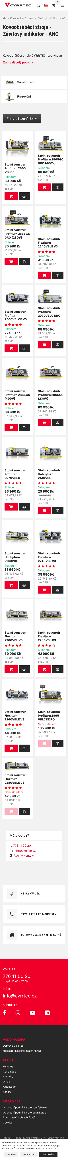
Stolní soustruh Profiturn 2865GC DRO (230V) (17, 233)
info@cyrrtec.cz (25, 850)
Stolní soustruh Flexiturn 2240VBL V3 (49, 557)
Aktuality (8, 1076)
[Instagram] (18, 1012)
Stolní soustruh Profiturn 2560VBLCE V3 (16, 315)
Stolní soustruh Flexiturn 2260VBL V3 (15, 636)
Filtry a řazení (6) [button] (20, 119)
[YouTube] (32, 1012)
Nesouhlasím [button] (28, 1154)
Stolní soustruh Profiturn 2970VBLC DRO (49, 311)
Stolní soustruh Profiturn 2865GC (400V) (17, 394)
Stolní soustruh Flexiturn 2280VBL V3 (49, 636)
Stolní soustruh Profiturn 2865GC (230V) (50, 394)
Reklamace (9, 1071)
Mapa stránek (56, 1137)
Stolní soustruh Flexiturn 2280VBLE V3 (15, 778)
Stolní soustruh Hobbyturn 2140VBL (49, 474)
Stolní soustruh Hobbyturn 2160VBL (15, 557)
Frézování (24, 96)
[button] (11, 196)
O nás (6, 1081)
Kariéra (7, 1091)
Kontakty (8, 1066)
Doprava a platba (13, 1045)
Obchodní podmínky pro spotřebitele (25, 1107)
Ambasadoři (10, 1086)
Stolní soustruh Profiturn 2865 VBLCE (15, 168)
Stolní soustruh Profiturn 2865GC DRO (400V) (50, 159)
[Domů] (18, 5)
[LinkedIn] (47, 1012)
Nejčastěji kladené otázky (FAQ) (22, 1050)
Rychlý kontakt (24, 855)
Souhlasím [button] (48, 1154)
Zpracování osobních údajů (19, 1117)
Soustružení (25, 82)
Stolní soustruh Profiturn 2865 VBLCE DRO (49, 715)
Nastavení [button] (11, 1154)
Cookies (7, 1122)
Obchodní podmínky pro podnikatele (24, 1112)
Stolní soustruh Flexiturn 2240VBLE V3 (49, 242)
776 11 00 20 (16, 976)
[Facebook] (4, 1012)
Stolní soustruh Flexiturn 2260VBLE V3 (15, 715)
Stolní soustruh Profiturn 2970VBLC (15, 474)
